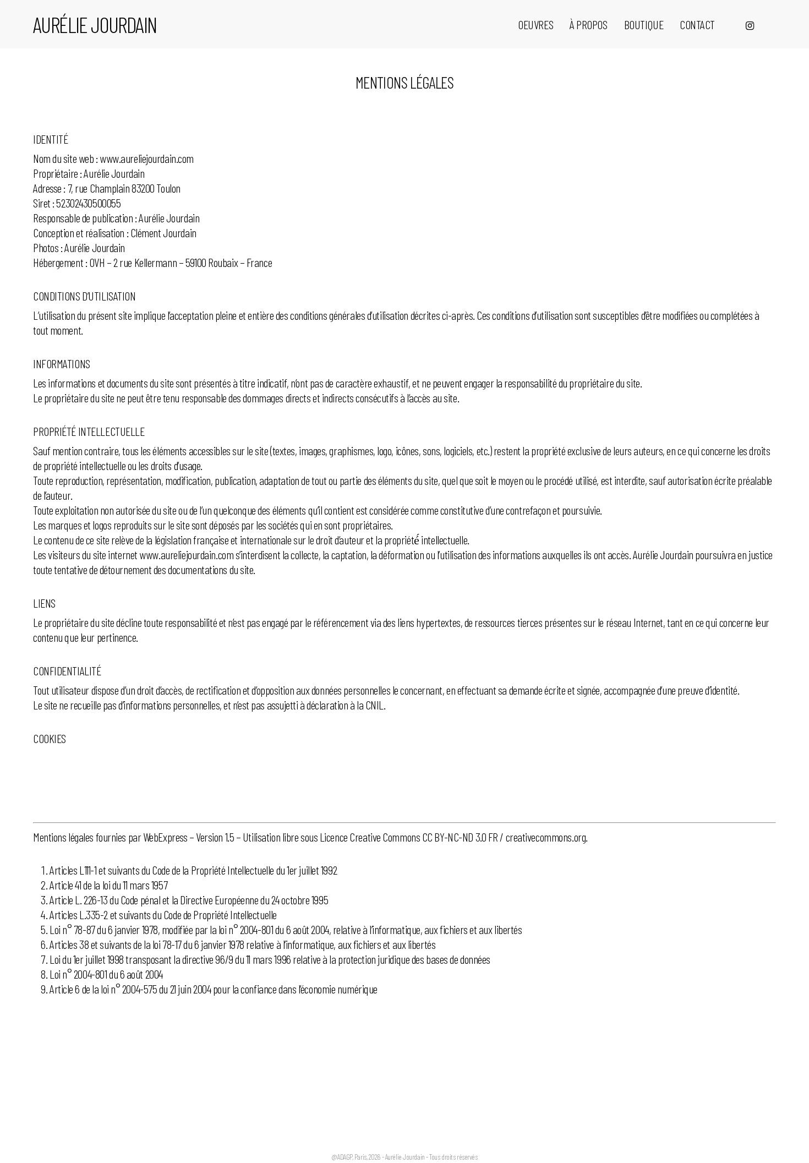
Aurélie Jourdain (94, 24)
